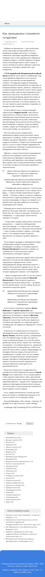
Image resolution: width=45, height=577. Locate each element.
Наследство (10, 466)
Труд (7, 502)
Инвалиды (10, 449)
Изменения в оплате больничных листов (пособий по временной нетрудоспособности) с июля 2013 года (22, 522)
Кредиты (9, 452)
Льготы (8, 454)
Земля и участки (12, 447)
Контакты (11, 566)
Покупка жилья (11, 480)
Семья (8, 492)
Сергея (18, 182)
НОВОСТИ (9, 468)
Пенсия (8, 478)
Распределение (11, 490)
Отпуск (8, 473)
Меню (7, 23)
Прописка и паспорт (13, 485)
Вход (29, 572)
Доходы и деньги (12, 440)
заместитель (24, 317)
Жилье (8, 442)
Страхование (11, 497)
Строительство (11, 499)
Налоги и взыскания (13, 464)
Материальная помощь (15, 457)
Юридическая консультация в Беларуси (16, 10)
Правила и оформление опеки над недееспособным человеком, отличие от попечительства (21, 534)
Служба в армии (12, 495)
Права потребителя (13, 483)
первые (12, 392)
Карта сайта (32, 566)
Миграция (10, 459)
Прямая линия (11, 487)
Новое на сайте (22, 566)
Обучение (10, 471)
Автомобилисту (12, 437)
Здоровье (9, 445)
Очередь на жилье (13, 476)
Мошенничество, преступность (18, 461)
